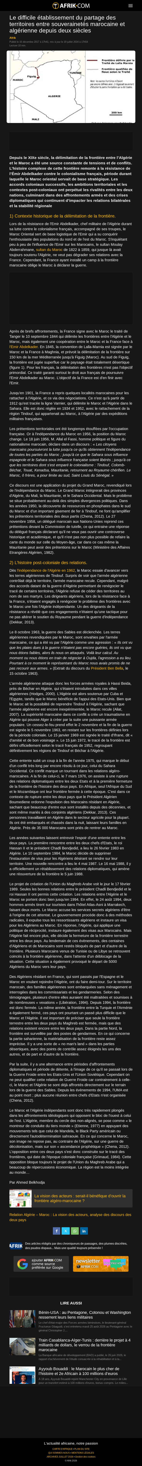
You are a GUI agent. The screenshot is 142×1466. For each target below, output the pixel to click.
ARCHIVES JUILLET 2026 (60, 1456)
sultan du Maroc (49, 250)
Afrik (12, 37)
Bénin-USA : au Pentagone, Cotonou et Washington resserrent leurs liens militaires (85, 1315)
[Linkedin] (84, 1231)
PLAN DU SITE (81, 1449)
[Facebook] (56, 1231)
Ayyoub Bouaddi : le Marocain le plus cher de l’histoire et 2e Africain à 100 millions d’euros (79, 1371)
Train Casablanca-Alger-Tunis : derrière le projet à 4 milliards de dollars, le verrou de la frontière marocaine (85, 1345)
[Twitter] (66, 1231)
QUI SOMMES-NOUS (59, 1453)
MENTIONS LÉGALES (83, 1453)
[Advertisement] (71, 141)
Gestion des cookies (85, 1456)
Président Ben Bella (107, 668)
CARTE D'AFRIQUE (62, 1449)
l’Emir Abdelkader (23, 347)
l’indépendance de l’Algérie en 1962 (46, 570)
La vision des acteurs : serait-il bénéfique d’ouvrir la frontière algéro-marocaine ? (80, 1198)
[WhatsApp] (75, 1231)
